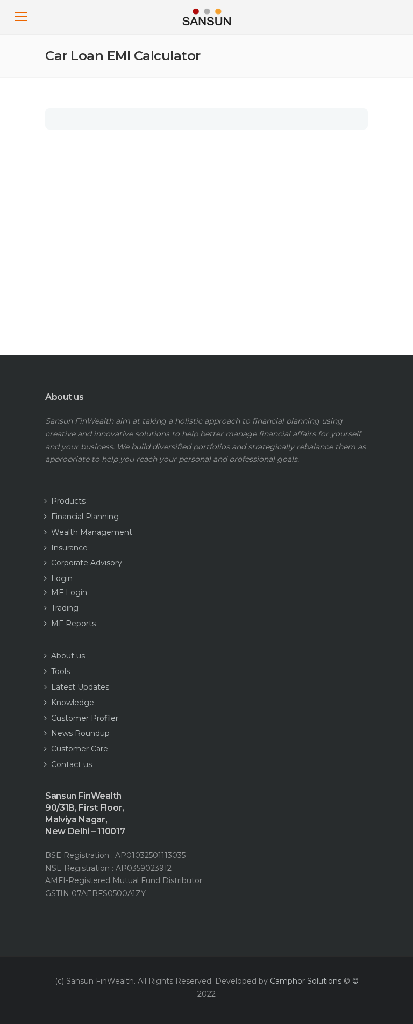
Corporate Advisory (86, 563)
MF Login (69, 592)
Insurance (69, 548)
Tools (60, 671)
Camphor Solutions (305, 981)
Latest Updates (80, 687)
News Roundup (80, 733)
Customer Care (79, 749)
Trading (65, 608)
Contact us (71, 764)
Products (68, 501)
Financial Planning (85, 516)
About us (68, 656)
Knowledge (72, 702)
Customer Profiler (84, 718)
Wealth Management (91, 532)
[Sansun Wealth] (206, 28)
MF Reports (73, 623)
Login (62, 578)
